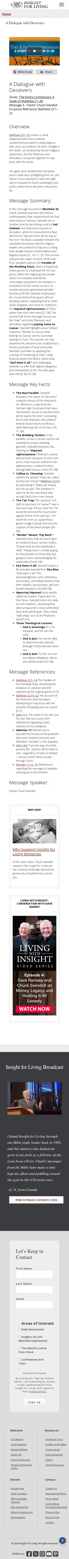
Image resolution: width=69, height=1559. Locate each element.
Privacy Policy (52, 1512)
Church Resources (54, 1465)
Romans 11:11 (24, 764)
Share (48, 71)
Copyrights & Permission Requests (56, 1505)
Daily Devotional (54, 1454)
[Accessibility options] (62, 1540)
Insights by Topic (54, 1439)
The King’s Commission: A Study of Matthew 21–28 (31, 99)
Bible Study (25, 71)
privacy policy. (38, 1391)
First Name (24, 1268)
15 (36, 764)
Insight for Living (29, 4)
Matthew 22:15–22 (27, 695)
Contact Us (51, 1488)
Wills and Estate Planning (19, 1500)
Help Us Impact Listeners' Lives (36, 1200)
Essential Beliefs (19, 1449)
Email (20, 1299)
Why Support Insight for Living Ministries (34, 851)
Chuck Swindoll (18, 1444)
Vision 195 (16, 1454)
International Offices (56, 1493)
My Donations (18, 1517)
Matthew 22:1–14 (26, 680)
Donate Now (17, 1488)
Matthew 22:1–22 (19, 135)
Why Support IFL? (20, 1507)
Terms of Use (52, 1517)
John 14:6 (21, 745)
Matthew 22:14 (50, 481)
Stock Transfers (19, 1493)
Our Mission (17, 1439)
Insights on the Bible (55, 1444)
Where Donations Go (22, 1512)
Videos (49, 1459)
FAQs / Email (51, 1498)
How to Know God (20, 1459)
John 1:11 (21, 714)
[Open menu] (61, 4)
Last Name (24, 1283)
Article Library (52, 1449)
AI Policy (49, 1522)
